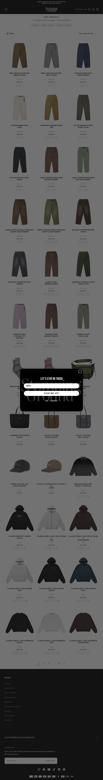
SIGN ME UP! (51, 393)
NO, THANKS (52, 401)
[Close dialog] (80, 371)
